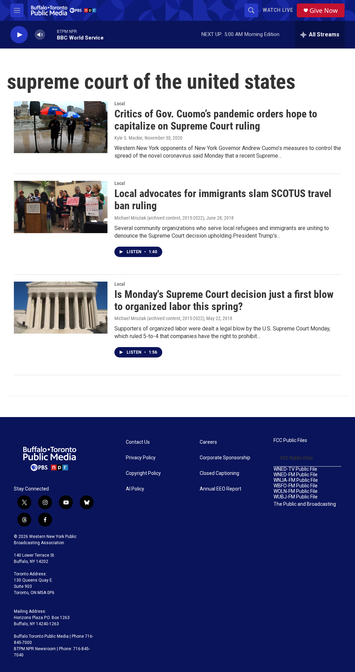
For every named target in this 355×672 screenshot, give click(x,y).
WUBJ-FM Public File (296, 496)
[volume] (40, 35)
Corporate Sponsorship (225, 457)
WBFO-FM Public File (296, 485)
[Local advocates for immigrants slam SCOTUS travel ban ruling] (60, 207)
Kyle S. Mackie (128, 138)
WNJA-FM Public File (296, 480)
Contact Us (138, 442)
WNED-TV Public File (295, 469)
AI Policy (135, 489)
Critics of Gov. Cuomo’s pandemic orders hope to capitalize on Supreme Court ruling (215, 120)
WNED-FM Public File (296, 474)
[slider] (51, 34)
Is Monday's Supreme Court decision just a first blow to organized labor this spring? (224, 300)
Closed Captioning (219, 473)
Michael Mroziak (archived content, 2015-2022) (159, 218)
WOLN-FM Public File (296, 491)
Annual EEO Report (220, 489)
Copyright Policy (143, 473)
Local (119, 103)
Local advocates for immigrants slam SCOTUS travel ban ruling (222, 199)
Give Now (324, 10)
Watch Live (278, 10)
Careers (208, 442)
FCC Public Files (290, 440)
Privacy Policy (141, 457)
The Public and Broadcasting (305, 504)
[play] (19, 35)
